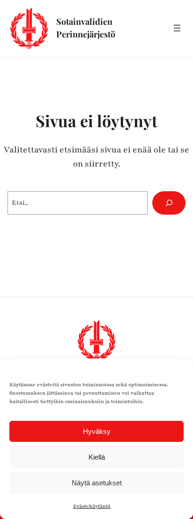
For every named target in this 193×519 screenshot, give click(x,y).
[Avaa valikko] (177, 28)
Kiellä (97, 457)
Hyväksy (97, 431)
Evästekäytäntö (92, 506)
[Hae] (169, 202)
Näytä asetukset (97, 483)
